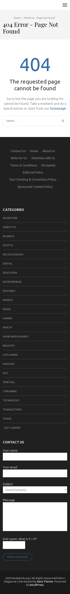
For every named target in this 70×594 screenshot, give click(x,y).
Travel (7, 418)
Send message (17, 556)
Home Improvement (16, 336)
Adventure (10, 217)
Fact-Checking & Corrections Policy (33, 179)
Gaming (7, 318)
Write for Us (19, 158)
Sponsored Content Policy (35, 186)
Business (8, 236)
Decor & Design (13, 254)
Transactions (12, 409)
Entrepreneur (12, 281)
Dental (7, 263)
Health (7, 327)
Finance (8, 300)
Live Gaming (10, 354)
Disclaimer (48, 165)
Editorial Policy (33, 172)
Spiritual (9, 382)
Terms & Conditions (23, 165)
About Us (48, 151)
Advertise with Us (43, 158)
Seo (5, 373)
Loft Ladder (11, 427)
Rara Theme (45, 581)
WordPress (36, 584)
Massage (9, 363)
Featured (9, 290)
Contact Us (18, 151)
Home (34, 151)
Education (10, 272)
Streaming (10, 391)
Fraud (7, 309)
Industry (9, 345)
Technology (11, 400)
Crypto (8, 245)
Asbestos (9, 227)
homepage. (58, 108)
